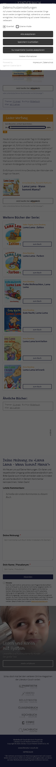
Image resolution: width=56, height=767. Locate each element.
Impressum (37, 62)
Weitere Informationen (28, 56)
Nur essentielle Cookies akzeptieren (28, 49)
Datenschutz (48, 62)
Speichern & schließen (28, 41)
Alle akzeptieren (28, 34)
